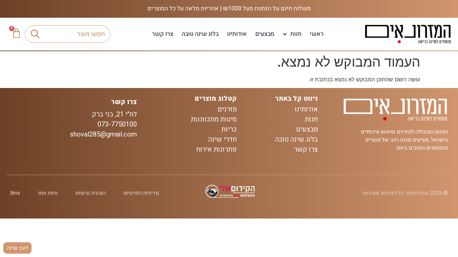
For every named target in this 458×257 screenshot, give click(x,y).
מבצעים (264, 33)
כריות (229, 129)
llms (15, 193)
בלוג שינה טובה (200, 33)
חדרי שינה (222, 139)
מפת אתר (48, 193)
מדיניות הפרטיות (141, 193)
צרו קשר (162, 33)
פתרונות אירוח (216, 149)
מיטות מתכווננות (214, 119)
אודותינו (237, 33)
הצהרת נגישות (90, 193)
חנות (295, 33)
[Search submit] (35, 34)
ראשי (317, 33)
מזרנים (227, 109)
